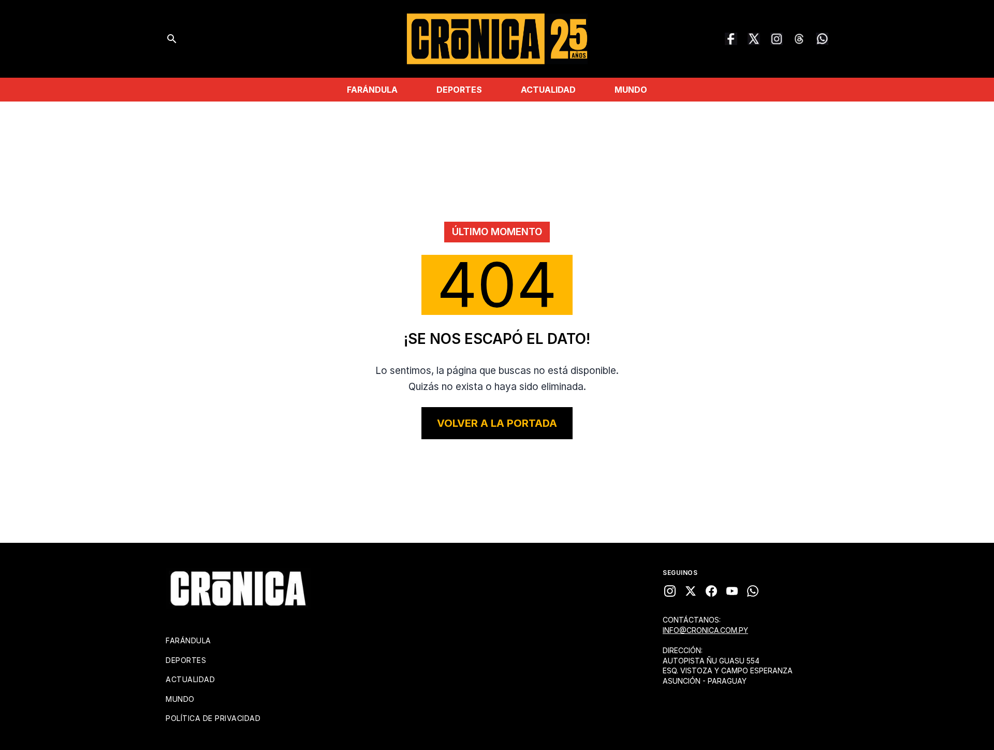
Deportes (459, 89)
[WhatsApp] (822, 39)
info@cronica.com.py (705, 630)
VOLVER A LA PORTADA (497, 423)
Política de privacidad (213, 718)
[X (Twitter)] (754, 39)
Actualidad (548, 89)
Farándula (372, 89)
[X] (690, 591)
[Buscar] (172, 39)
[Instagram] (776, 39)
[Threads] (799, 39)
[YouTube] (732, 591)
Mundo (631, 89)
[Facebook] (731, 39)
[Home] (238, 588)
